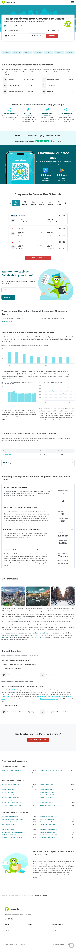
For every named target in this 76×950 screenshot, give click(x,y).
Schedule (6, 52)
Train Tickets (8, 931)
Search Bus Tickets (38, 740)
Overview (17, 52)
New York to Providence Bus (9, 827)
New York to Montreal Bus (47, 837)
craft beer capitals (46, 619)
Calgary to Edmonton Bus (47, 824)
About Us (30, 928)
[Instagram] (5, 919)
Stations (69, 52)
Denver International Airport (49, 699)
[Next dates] (66, 203)
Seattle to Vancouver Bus (8, 834)
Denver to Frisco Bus (7, 789)
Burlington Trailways (46, 696)
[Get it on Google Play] (61, 170)
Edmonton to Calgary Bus (47, 827)
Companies (54, 931)
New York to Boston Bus (8, 824)
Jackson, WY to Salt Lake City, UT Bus (51, 770)
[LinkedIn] (12, 919)
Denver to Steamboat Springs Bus (11, 802)
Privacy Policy (68, 944)
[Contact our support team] (71, 945)
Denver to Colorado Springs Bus (10, 784)
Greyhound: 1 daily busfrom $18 (13, 318)
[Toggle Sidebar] (72, 2)
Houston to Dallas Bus (46, 816)
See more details (6, 321)
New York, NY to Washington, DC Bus (12, 819)
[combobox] (17, 30)
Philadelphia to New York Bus (9, 821)
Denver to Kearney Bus (8, 787)
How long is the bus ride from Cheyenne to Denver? (20, 507)
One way (8, 26)
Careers (30, 937)
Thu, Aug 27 (11, 35)
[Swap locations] (38, 30)
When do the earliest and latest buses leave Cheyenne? (21, 529)
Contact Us (54, 928)
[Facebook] (9, 919)
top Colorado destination (41, 633)
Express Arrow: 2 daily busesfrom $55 (53, 318)
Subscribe (8, 297)
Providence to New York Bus (48, 834)
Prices (27, 52)
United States (14, 895)
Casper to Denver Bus (7, 773)
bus (2, 637)
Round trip (19, 26)
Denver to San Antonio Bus (48, 802)
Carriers (38, 52)
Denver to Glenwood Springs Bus (11, 805)
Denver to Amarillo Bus (46, 787)
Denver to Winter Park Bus (48, 794)
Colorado (23, 895)
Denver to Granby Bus (7, 800)
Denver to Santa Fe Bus (8, 794)
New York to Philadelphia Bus (9, 816)
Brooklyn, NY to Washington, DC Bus (12, 832)
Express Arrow (7, 454)
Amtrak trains (5, 696)
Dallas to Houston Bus (7, 829)
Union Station (38, 637)
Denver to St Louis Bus (46, 797)
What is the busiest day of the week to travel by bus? (20, 550)
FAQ (48, 52)
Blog (29, 931)
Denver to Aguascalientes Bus (49, 800)
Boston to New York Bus (47, 819)
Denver (31, 895)
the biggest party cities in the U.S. (19, 619)
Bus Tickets (4, 895)
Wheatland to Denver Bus (47, 773)
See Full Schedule (38, 257)
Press (29, 934)
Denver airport (13, 635)
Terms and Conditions (58, 944)
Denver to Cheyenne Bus (47, 805)
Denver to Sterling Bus (8, 792)
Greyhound (6, 451)
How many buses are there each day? (15, 487)
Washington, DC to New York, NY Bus (12, 837)
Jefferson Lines (59, 696)
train (7, 637)
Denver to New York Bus (47, 784)
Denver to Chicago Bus (47, 789)
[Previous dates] (10, 203)
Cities (59, 52)
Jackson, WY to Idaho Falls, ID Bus (11, 770)
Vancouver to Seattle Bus (47, 832)
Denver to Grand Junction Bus (10, 797)
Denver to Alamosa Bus (47, 792)
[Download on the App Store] (45, 170)
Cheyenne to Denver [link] (41, 895)
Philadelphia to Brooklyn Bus (48, 829)
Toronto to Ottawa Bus (46, 821)
